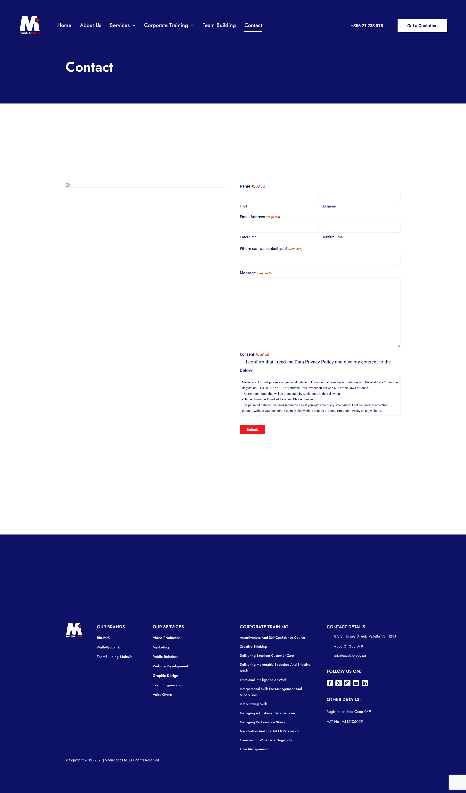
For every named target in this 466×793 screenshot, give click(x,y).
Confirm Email (333, 237)
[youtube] (356, 683)
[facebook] (330, 683)
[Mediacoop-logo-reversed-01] (30, 17)
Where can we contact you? (271, 248)
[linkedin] (365, 683)
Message (255, 273)
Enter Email (249, 237)
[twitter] (338, 683)
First (243, 206)
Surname (329, 206)
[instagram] (347, 683)
